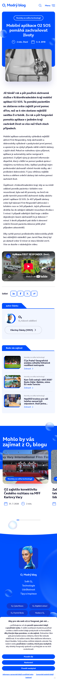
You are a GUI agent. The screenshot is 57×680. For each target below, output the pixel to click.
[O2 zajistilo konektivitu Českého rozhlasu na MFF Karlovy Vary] (25, 477)
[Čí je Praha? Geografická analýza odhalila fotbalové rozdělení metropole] (28, 364)
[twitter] (27, 293)
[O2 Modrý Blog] (14, 5)
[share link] (34, 293)
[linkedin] (13, 293)
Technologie (28, 585)
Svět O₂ (28, 581)
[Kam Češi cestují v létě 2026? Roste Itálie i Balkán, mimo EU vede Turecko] (28, 381)
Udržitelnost (28, 590)
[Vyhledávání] (40, 5)
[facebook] (20, 293)
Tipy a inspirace (28, 593)
